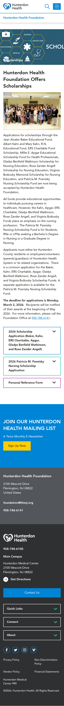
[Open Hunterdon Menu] (57, 6)
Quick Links (15, 608)
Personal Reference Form (26, 382)
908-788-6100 (13, 549)
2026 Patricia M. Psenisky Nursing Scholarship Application (26, 366)
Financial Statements (46, 672)
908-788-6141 (41, 318)
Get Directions (21, 579)
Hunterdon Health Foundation (23, 17)
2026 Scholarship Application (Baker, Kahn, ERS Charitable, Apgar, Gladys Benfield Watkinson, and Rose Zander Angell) (27, 340)
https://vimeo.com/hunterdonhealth (33, 650)
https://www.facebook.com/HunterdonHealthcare (6, 650)
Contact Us (32, 592)
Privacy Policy (11, 660)
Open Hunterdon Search (47, 6)
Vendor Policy (11, 672)
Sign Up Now (17, 445)
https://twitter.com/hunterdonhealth (15, 650)
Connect (12, 622)
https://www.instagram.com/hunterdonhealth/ (24, 650)
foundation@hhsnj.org (18, 502)
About (11, 635)
